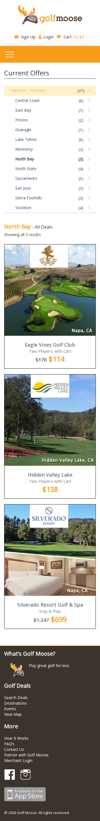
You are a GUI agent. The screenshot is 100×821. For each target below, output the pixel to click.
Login (48, 37)
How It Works (16, 738)
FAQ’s (9, 743)
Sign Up (28, 37)
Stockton (23, 207)
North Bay (24, 158)
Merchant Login (18, 760)
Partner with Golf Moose (26, 755)
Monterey (24, 149)
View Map (13, 714)
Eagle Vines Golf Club (50, 344)
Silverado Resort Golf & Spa (50, 604)
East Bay (23, 110)
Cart (73, 37)
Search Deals (16, 697)
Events (10, 708)
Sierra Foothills (28, 197)
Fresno (21, 119)
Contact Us (14, 749)
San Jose (23, 188)
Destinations (15, 703)
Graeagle (23, 129)
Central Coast (27, 100)
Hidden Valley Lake (50, 474)
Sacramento (26, 178)
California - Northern (28, 90)
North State (25, 168)
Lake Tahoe (26, 139)
